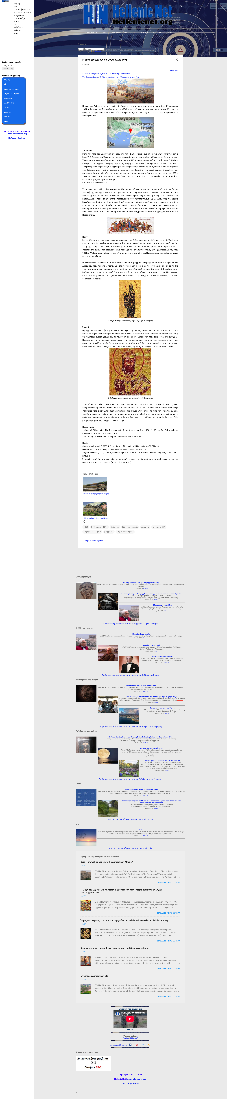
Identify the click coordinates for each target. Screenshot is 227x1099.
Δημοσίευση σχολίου (94, 541)
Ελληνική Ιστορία (11, 89)
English (126, 1038)
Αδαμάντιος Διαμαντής (152, 645)
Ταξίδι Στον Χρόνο (11, 93)
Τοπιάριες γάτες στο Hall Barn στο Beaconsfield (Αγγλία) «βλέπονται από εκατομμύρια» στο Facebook (151, 802)
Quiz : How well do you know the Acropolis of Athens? (107, 862)
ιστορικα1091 (158, 527)
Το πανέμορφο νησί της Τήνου (162, 708)
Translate (98, 51)
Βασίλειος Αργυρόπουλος (162, 656)
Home (111, 1045)
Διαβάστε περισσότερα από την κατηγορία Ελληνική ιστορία (130, 623)
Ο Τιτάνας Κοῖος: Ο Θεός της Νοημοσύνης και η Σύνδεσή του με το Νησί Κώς (151, 594)
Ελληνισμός (9, 103)
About (117, 1045)
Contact (123, 1045)
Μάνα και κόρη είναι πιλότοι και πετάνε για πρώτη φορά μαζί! (152, 697)
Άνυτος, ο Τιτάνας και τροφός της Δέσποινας (141, 583)
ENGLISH (174, 70)
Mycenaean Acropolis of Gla (94, 976)
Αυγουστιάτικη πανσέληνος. (151, 748)
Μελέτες (17, 30)
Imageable (158, 33)
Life (140, 830)
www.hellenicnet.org (136, 1079)
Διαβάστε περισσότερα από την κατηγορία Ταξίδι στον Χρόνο (130, 675)
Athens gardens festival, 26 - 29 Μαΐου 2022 (162, 760)
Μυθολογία (18, 27)
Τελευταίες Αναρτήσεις (119, 73)
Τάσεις (16, 21)
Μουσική (7, 112)
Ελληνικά (134, 1038)
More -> (145, 588)
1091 (85, 527)
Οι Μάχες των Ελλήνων (109, 77)
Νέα (105, 33)
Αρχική (16, 3)
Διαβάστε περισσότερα (168, 882)
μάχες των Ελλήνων (92, 532)
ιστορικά (145, 527)
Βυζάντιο (102, 73)
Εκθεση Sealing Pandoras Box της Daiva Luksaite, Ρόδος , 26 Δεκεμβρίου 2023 (140, 737)
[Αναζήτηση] (181, 6)
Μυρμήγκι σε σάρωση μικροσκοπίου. (141, 685)
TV (14, 24)
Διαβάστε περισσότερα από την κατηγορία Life (130, 848)
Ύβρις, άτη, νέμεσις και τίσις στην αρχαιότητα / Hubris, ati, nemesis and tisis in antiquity (124, 920)
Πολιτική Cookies (130, 1083)
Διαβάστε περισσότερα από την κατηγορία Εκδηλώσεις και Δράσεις (130, 779)
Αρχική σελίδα (92, 33)
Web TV (7, 117)
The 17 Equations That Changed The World (141, 789)
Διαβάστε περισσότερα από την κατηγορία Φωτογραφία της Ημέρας (130, 726)
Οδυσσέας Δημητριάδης (162, 605)
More (170, 33)
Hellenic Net (5, 6)
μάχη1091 (109, 532)
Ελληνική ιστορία (119, 33)
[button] (176, 60)
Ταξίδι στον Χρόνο (140, 33)
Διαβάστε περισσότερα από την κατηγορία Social (130, 819)
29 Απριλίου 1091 (99, 527)
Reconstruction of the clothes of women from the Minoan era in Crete (114, 948)
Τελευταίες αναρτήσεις (129, 77)
